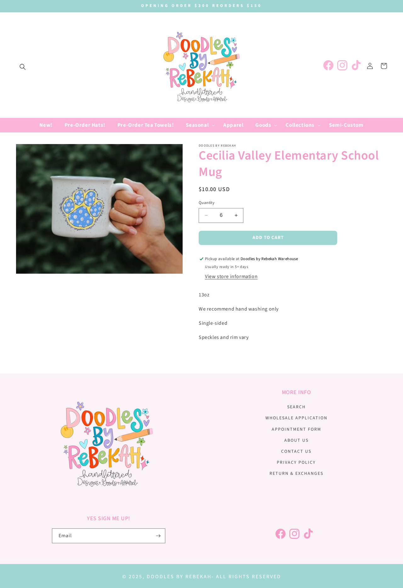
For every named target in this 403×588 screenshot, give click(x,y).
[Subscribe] (158, 535)
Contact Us (296, 451)
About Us (296, 440)
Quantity (206, 203)
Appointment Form (296, 429)
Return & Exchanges (296, 473)
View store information (231, 276)
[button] (23, 67)
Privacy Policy (296, 462)
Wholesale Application (296, 418)
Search (296, 407)
